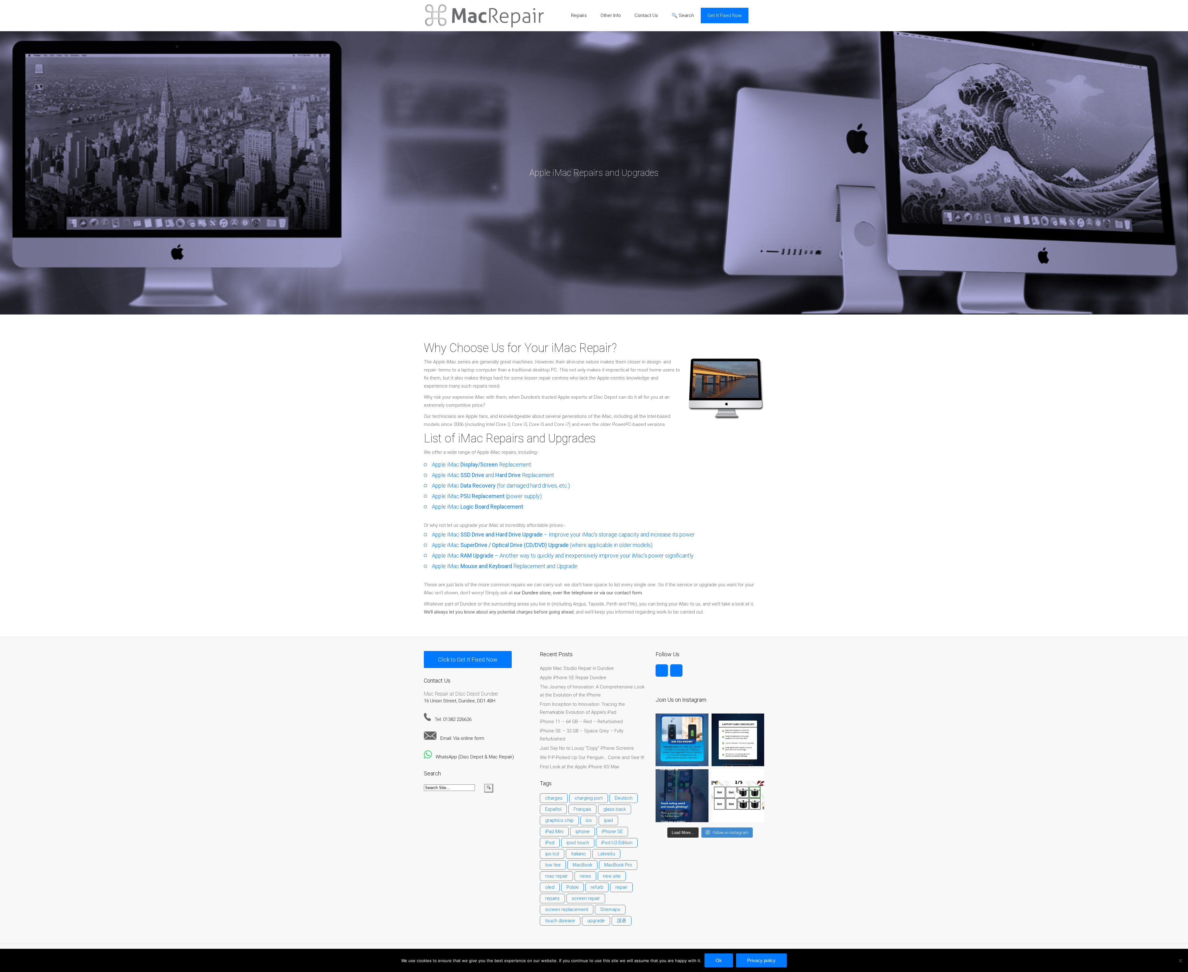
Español (553, 809)
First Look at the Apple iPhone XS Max (579, 767)
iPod (549, 842)
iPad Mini (554, 831)
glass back (614, 809)
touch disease (560, 920)
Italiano (578, 854)
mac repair (556, 876)
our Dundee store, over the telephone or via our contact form (578, 593)
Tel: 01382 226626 (451, 719)
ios (589, 820)
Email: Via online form (460, 738)
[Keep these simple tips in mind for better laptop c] (738, 740)
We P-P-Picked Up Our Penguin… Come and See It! (592, 757)
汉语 (621, 920)
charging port (589, 798)
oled (549, 887)
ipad (608, 820)
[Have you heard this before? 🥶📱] (682, 740)
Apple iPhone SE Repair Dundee (573, 677)
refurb (597, 887)
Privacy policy (761, 960)
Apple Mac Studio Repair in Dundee (577, 668)
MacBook (582, 865)
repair (621, 887)
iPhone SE (612, 831)
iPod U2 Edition (616, 842)
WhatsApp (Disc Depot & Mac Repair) (473, 757)
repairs (552, 898)
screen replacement (566, 909)
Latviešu (606, 854)
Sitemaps (610, 909)
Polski (572, 887)
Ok (719, 960)
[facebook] (662, 670)
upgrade (596, 920)
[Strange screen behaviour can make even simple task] (682, 795)
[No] (1180, 960)
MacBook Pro (618, 865)
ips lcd (552, 854)
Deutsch (623, 798)
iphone (582, 831)
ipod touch (577, 842)
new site (612, 876)
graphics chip (559, 820)
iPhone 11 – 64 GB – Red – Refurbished (581, 721)
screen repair (586, 898)
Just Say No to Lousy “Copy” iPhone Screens (587, 748)
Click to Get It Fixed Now (467, 659)
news (585, 876)
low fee (553, 865)
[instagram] (676, 670)
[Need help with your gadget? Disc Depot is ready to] (738, 795)
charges (553, 798)
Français (582, 809)
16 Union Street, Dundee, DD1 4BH (459, 701)
